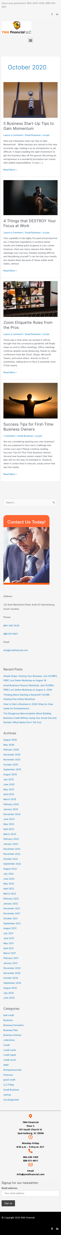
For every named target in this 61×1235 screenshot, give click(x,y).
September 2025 (12, 769)
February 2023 (11, 839)
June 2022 (8, 878)
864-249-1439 (36, 3)
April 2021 (8, 948)
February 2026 (11, 749)
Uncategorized (11, 1099)
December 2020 (11, 968)
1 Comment (9, 436)
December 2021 (11, 908)
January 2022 (10, 903)
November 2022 (11, 854)
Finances (8, 1075)
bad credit (8, 1015)
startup (7, 1094)
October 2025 (10, 764)
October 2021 (10, 918)
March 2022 (9, 893)
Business (8, 1020)
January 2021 (10, 963)
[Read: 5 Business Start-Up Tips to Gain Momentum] (30, 99)
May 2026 (8, 744)
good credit (9, 1079)
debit (6, 1065)
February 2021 (10, 958)
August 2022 (10, 868)
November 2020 (11, 973)
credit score (9, 1060)
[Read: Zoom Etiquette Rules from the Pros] (30, 299)
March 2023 (9, 834)
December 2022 (11, 849)
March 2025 (9, 799)
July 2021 (8, 933)
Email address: (10, 1188)
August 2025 (10, 774)
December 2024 (11, 814)
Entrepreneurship (12, 1070)
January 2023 (10, 844)
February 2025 (11, 804)
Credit (6, 1045)
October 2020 (10, 978)
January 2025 (10, 809)
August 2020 (10, 988)
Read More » (10, 169)
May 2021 (8, 943)
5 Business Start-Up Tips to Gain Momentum (28, 126)
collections (9, 1040)
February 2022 (11, 898)
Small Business (33, 135)
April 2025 (8, 794)
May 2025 (8, 789)
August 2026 (10, 739)
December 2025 (11, 754)
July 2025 (8, 779)
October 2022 (10, 859)
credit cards (9, 1050)
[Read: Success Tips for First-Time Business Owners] (30, 400)
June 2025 (8, 784)
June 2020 (9, 997)
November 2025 (11, 759)
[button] (30, 40)
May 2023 (8, 824)
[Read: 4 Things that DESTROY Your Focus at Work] (30, 197)
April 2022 (8, 888)
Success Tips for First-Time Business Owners (28, 427)
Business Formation (13, 1025)
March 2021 (9, 953)
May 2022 (8, 883)
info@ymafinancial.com (15, 650)
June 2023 (9, 819)
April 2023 (8, 829)
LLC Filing (8, 1084)
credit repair (9, 1055)
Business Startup (12, 1035)
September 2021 (12, 923)
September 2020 (12, 983)
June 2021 (8, 938)
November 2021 (11, 913)
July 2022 (8, 873)
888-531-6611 (10, 633)
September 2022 (12, 863)
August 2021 (9, 928)
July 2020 (8, 993)
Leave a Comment (13, 135)
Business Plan (10, 1030)
